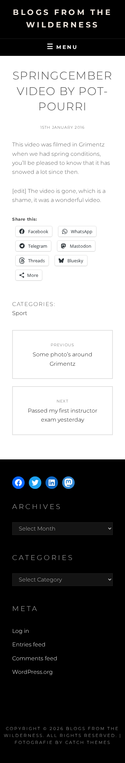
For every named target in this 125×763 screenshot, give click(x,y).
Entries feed (28, 644)
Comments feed (34, 658)
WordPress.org (32, 672)
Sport (19, 313)
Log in (20, 631)
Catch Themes (88, 742)
